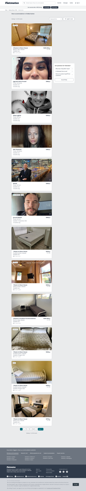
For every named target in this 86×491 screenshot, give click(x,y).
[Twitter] (67, 472)
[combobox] (55, 19)
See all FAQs (64, 79)
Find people (46, 7)
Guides (71, 2)
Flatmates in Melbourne (30, 456)
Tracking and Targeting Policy (53, 488)
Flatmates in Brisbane (47, 456)
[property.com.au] (65, 476)
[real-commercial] (31, 476)
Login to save (70, 19)
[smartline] (58, 476)
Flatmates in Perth (10, 458)
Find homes (54, 7)
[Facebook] (60, 472)
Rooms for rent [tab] (24, 453)
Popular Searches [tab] (60, 453)
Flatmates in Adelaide (65, 456)
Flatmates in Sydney (11, 456)
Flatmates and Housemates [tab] (13, 453)
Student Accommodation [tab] (49, 453)
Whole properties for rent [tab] (35, 453)
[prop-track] (41, 476)
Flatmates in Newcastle (11, 459)
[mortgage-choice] (50, 476)
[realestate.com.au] (10, 476)
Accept (75, 484)
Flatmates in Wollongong (66, 458)
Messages (65, 2)
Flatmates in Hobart (29, 459)
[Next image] (49, 34)
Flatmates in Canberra (29, 458)
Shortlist (59, 2)
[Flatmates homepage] (12, 3)
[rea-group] (19, 476)
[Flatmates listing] (32, 68)
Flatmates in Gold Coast (48, 458)
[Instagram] (64, 472)
